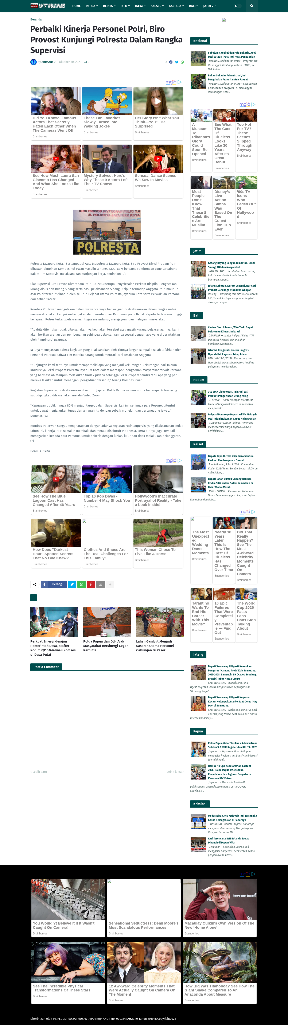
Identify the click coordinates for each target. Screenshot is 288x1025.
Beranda (36, 19)
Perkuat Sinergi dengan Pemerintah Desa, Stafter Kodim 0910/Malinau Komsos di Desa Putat (53, 647)
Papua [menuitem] (90, 6)
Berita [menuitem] (108, 6)
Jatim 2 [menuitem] (208, 6)
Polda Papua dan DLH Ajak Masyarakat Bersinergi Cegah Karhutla (105, 645)
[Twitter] (176, 62)
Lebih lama (174, 772)
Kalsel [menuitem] (156, 6)
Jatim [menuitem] (139, 6)
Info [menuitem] (124, 6)
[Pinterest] (91, 584)
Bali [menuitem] (192, 6)
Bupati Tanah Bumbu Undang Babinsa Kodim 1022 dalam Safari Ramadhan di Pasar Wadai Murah (230, 483)
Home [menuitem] (76, 6)
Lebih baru (39, 772)
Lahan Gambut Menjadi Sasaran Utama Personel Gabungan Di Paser (155, 645)
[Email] (100, 584)
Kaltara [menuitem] (175, 6)
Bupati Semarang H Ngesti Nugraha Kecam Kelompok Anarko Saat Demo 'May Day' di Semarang (232, 701)
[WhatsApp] (182, 62)
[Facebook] (170, 62)
